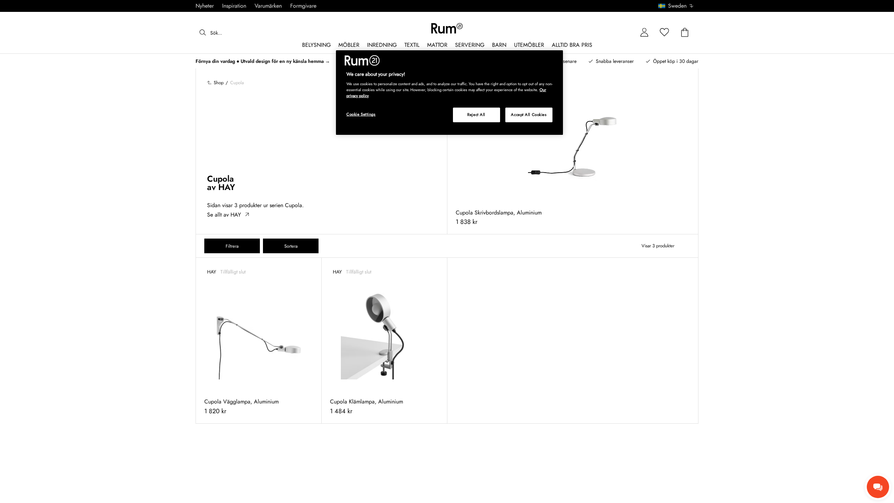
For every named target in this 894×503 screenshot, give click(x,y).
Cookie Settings (361, 114)
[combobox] (676, 6)
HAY (226, 187)
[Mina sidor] (644, 32)
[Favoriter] (664, 32)
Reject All (476, 114)
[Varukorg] (684, 32)
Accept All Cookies (529, 114)
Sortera (291, 246)
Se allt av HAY (224, 215)
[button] (678, 6)
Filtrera (232, 246)
